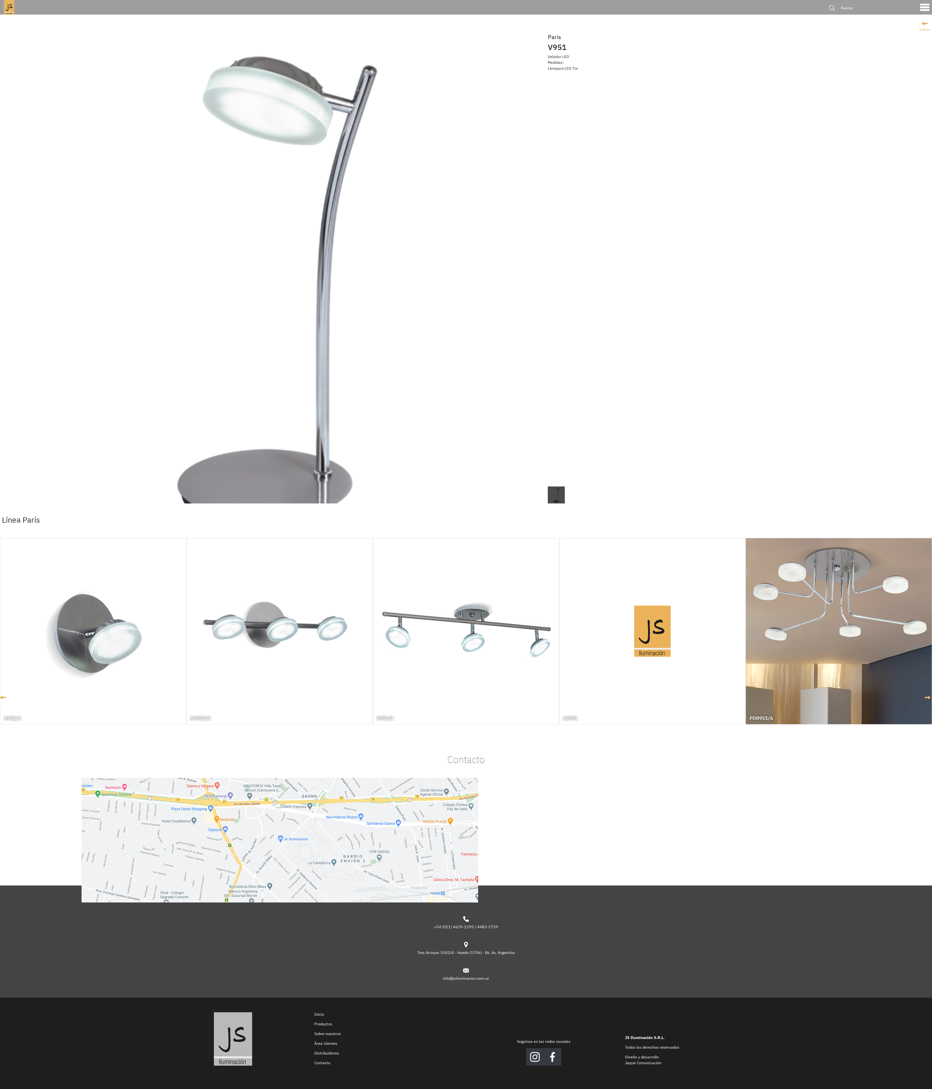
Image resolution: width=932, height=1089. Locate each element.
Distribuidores (326, 1053)
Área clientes (325, 1043)
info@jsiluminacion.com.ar (466, 978)
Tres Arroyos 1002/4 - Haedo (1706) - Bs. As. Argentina (466, 952)
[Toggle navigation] (924, 8)
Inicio (319, 1014)
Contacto (322, 1062)
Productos (323, 1023)
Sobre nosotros (327, 1033)
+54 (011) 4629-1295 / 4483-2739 (466, 926)
